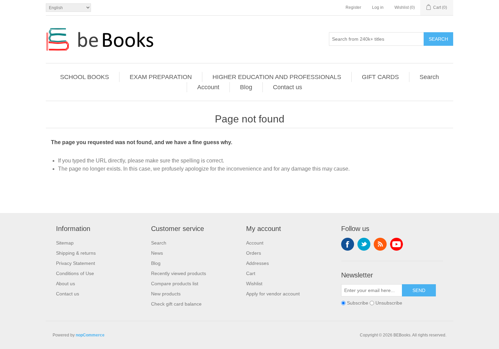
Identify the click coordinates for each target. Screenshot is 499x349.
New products (166, 293)
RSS (380, 244)
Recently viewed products (178, 273)
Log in (378, 7)
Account (208, 87)
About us (65, 283)
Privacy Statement (75, 263)
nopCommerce (90, 335)
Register (353, 7)
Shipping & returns (76, 253)
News (157, 253)
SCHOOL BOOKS (84, 77)
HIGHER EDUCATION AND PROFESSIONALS (276, 77)
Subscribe (357, 303)
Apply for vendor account (273, 293)
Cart (250, 273)
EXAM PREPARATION (161, 77)
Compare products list (174, 283)
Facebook (347, 244)
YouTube (396, 244)
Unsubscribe (388, 303)
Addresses (257, 263)
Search (438, 39)
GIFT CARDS (380, 77)
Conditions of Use (75, 273)
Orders (253, 253)
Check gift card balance (176, 304)
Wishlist (254, 283)
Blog (246, 87)
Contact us (287, 87)
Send (418, 290)
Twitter (363, 244)
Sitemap (65, 243)
